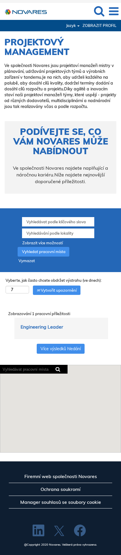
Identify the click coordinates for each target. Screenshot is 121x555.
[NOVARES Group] (23, 10)
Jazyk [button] (71, 25)
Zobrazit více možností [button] (42, 242)
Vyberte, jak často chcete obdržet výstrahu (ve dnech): (54, 280)
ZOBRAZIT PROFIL (99, 25)
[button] (113, 11)
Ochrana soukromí (60, 489)
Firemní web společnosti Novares (60, 476)
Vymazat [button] (27, 260)
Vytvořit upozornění (58, 290)
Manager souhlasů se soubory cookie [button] (60, 502)
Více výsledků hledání (61, 348)
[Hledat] (99, 11)
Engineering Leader (42, 327)
